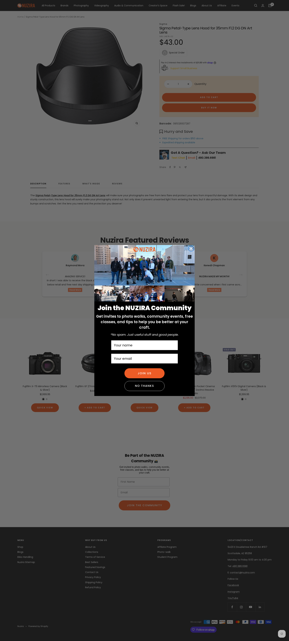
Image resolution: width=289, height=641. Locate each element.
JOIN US (145, 373)
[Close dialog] (191, 249)
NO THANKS (144, 386)
